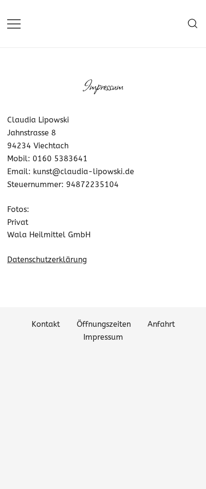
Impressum (103, 337)
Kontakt (46, 324)
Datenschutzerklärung (47, 259)
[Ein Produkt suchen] (193, 23)
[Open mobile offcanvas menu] (14, 23)
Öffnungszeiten (104, 324)
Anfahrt (161, 324)
